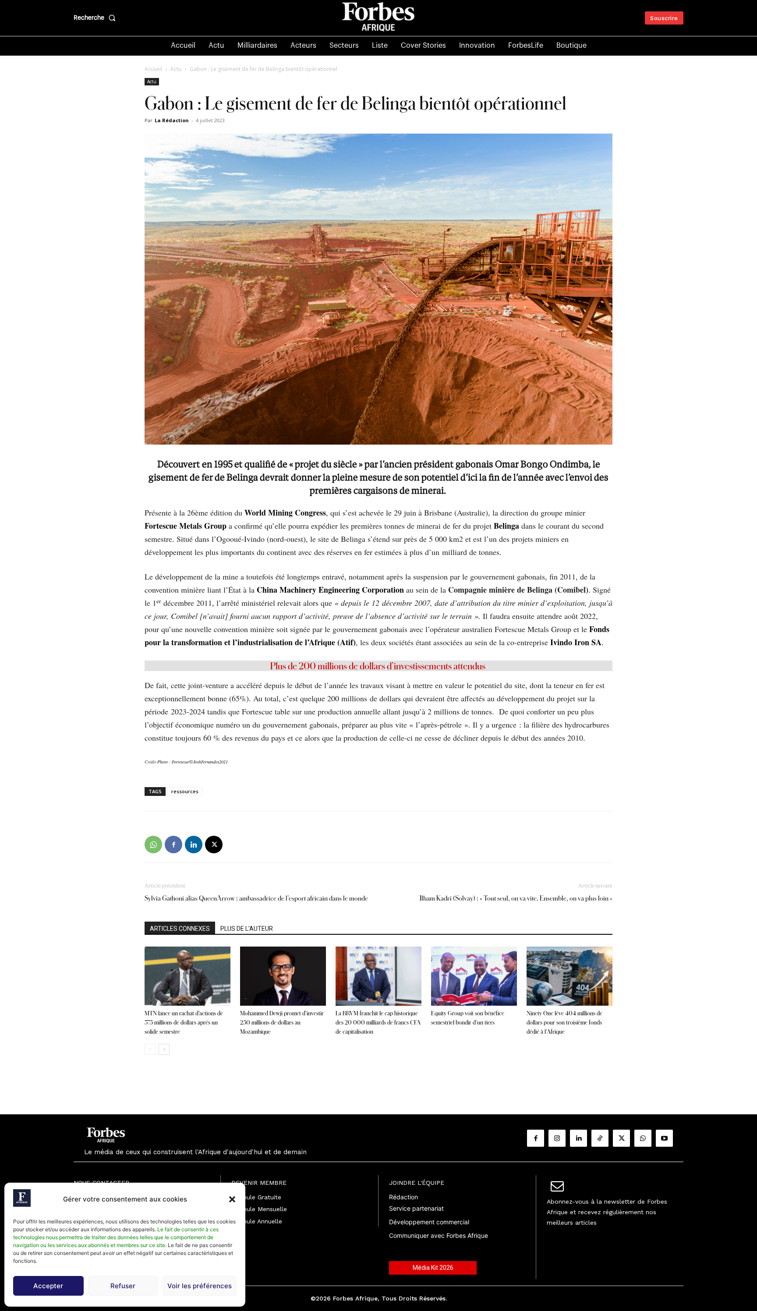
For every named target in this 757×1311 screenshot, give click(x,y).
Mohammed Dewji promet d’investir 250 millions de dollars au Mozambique (282, 1022)
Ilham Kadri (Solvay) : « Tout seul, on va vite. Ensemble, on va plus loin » (516, 898)
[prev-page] (150, 1049)
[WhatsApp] (153, 844)
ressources (184, 791)
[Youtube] (664, 1138)
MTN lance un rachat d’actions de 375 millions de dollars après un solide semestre (184, 1022)
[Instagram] (557, 1138)
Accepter (48, 1286)
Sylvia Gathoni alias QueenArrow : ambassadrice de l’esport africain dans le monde (256, 898)
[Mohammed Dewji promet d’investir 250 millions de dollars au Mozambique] (283, 976)
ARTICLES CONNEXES (180, 928)
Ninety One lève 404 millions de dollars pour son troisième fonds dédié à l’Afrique (564, 1022)
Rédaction (403, 1197)
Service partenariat (416, 1208)
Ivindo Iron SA (575, 642)
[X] (214, 844)
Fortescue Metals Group (185, 525)
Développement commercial (429, 1222)
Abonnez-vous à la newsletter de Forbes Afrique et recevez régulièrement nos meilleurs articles (607, 1212)
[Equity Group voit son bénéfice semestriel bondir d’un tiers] (474, 976)
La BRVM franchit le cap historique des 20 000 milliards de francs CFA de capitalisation (378, 1022)
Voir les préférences (199, 1286)
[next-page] (164, 1049)
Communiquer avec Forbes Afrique (438, 1235)
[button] (232, 1199)
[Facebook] (173, 844)
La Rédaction (172, 120)
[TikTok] (599, 1138)
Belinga (506, 525)
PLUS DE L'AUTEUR (246, 928)
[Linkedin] (193, 844)
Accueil (153, 69)
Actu (175, 69)
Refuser (122, 1286)
